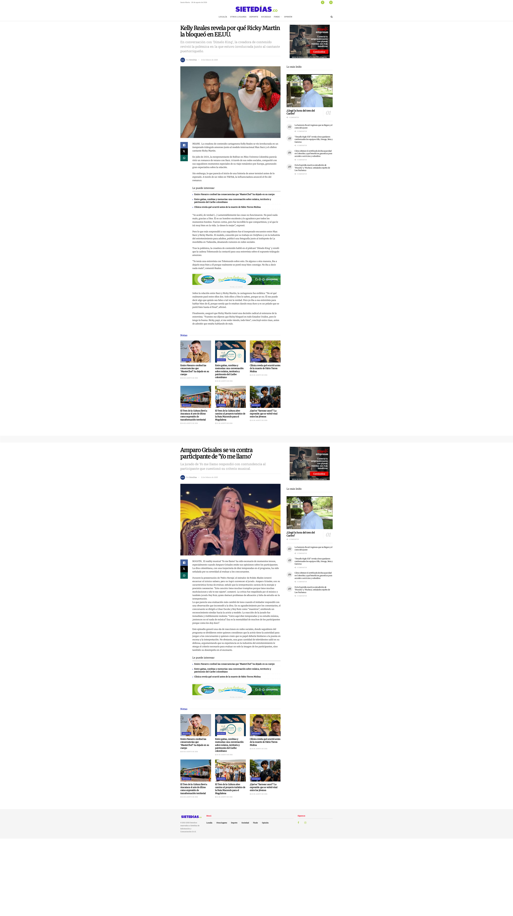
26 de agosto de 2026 (224, 381)
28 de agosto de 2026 (190, 378)
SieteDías (193, 60)
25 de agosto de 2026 (259, 375)
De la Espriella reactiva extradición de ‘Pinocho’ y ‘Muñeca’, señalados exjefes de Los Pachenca (312, 168)
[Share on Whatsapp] (184, 158)
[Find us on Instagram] (331, 2)
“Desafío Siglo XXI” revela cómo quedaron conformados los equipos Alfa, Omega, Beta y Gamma (314, 139)
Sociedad (266, 17)
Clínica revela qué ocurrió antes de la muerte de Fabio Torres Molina (227, 207)
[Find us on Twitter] (327, 2)
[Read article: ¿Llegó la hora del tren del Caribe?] (310, 90)
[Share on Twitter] (184, 151)
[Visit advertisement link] (236, 279)
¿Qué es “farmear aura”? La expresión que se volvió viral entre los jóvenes (263, 413)
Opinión (288, 17)
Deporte (253, 17)
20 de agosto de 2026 (259, 420)
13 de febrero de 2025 (209, 60)
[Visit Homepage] (256, 9)
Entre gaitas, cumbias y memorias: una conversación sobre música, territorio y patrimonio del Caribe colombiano (229, 371)
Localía (223, 17)
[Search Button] (332, 17)
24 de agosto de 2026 (190, 423)
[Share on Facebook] (184, 145)
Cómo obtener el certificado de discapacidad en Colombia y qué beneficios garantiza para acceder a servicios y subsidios (313, 153)
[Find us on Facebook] (322, 2)
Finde (277, 17)
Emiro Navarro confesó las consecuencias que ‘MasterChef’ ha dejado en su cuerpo (234, 194)
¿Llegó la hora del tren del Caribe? (301, 112)
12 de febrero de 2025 (209, 477)
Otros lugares (238, 17)
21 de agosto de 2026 (224, 423)
